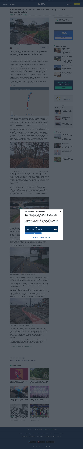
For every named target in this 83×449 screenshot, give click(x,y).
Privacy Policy (47, 237)
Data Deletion (35, 237)
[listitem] (41, 227)
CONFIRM (33, 233)
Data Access (41, 237)
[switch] (55, 229)
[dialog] (41, 224)
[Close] (61, 212)
